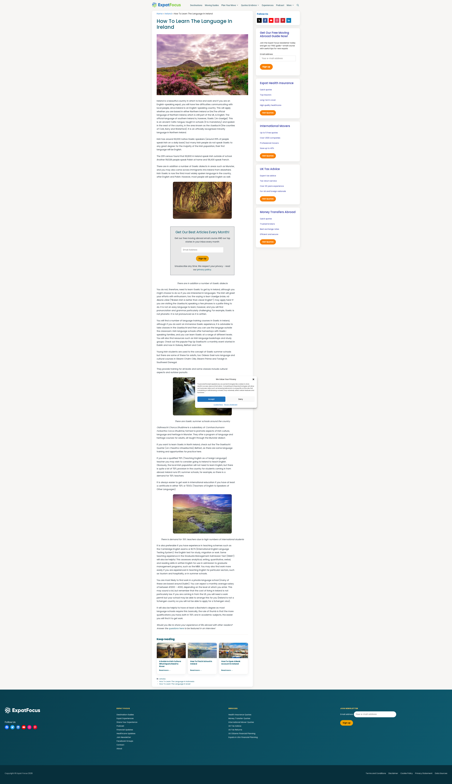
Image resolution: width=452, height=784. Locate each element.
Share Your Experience (127, 722)
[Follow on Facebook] (265, 20)
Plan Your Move (228, 5)
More (289, 5)
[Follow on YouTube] (271, 20)
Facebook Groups (125, 741)
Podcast (280, 5)
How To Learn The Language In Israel (174, 684)
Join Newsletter (124, 737)
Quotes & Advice (249, 5)
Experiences (268, 5)
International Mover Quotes (241, 722)
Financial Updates (125, 729)
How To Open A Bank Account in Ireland (230, 662)
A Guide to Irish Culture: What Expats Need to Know (170, 664)
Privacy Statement (230, 405)
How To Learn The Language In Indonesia (176, 681)
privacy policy (204, 269)
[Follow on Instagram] (277, 20)
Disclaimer (393, 773)
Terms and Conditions (376, 773)
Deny (240, 399)
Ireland (168, 13)
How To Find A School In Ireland (201, 662)
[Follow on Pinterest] (282, 20)
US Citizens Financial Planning (241, 733)
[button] (253, 379)
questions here (176, 628)
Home (160, 13)
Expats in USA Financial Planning (243, 737)
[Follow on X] (259, 20)
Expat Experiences (125, 718)
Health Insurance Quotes (239, 714)
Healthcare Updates (126, 733)
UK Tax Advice (234, 726)
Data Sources (441, 773)
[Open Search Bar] (297, 5)
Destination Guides (125, 714)
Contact (120, 744)
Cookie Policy (218, 405)
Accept (211, 399)
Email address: (347, 714)
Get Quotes (268, 112)
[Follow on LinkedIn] (288, 20)
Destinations (196, 5)
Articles (162, 679)
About (119, 748)
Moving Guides (212, 5)
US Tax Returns (235, 729)
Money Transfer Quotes (239, 718)
